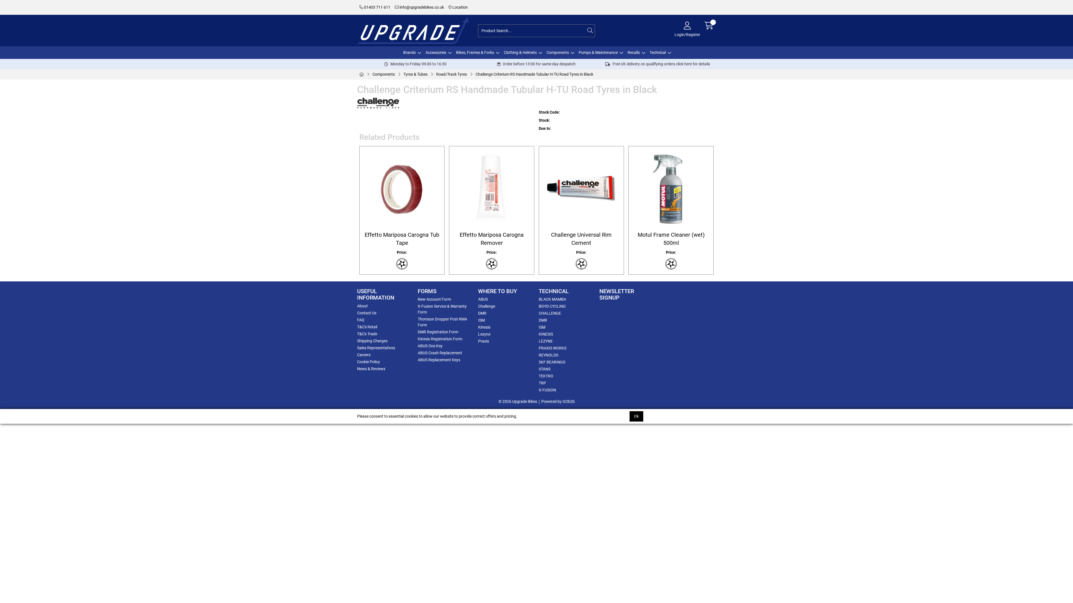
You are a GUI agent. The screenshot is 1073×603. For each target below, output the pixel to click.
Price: (402, 252)
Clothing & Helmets (520, 52)
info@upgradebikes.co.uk (421, 7)
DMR (482, 313)
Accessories (436, 52)
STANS (544, 369)
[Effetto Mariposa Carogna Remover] (492, 189)
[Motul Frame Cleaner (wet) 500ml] (671, 189)
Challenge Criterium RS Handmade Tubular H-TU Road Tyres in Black (534, 74)
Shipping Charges (372, 341)
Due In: (545, 128)
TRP (542, 383)
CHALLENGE (550, 313)
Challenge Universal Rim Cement (581, 239)
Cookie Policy (368, 362)
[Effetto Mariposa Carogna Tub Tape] (402, 189)
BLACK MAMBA (552, 299)
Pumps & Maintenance (598, 52)
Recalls (634, 52)
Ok (636, 416)
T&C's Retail (367, 327)
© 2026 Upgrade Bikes (517, 401)
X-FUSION (547, 390)
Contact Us (366, 313)
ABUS (483, 299)
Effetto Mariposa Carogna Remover (492, 239)
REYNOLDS (548, 355)
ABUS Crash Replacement (440, 353)
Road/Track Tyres (451, 74)
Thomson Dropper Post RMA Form (442, 322)
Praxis (483, 341)
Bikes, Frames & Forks (475, 52)
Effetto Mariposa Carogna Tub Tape (402, 239)
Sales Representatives (376, 348)
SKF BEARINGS (552, 362)
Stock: (544, 120)
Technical (658, 52)
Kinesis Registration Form (440, 339)
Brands (409, 52)
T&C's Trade (367, 334)
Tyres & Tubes (415, 74)
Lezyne (484, 334)
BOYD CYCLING (552, 306)
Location (460, 7)
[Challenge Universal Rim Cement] (581, 189)
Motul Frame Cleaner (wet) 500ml (671, 239)
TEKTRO (546, 376)
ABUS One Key (430, 346)
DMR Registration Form (438, 332)
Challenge (486, 306)
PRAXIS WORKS (552, 348)
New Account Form (434, 299)
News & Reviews (371, 369)
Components (558, 52)
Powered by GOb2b (558, 401)
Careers (364, 355)
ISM (481, 320)
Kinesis (484, 327)
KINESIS (546, 334)
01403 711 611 (376, 7)
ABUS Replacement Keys (439, 360)
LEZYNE (546, 341)
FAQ (360, 320)
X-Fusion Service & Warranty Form (442, 309)
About (362, 306)
